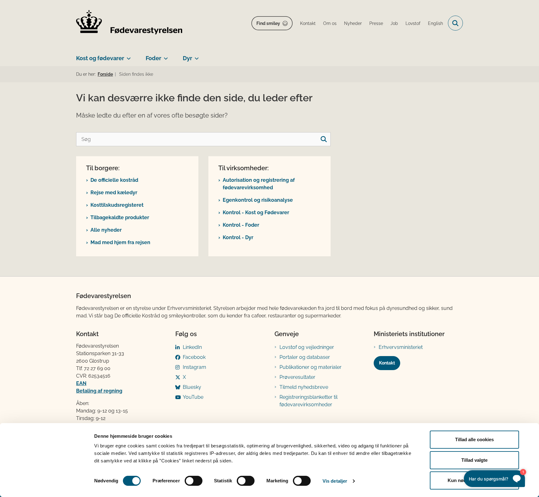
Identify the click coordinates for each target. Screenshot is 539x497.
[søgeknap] (324, 139)
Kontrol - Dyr (238, 237)
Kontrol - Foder (241, 225)
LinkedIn (192, 347)
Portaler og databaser (304, 357)
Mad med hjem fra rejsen (120, 242)
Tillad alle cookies (474, 439)
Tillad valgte (474, 460)
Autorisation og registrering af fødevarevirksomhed (259, 184)
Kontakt (387, 362)
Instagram (194, 367)
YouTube (193, 397)
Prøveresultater (297, 377)
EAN (81, 383)
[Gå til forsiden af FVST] (129, 23)
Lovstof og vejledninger (306, 347)
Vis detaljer (335, 481)
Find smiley (268, 23)
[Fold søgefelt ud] (455, 23)
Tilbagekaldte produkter (119, 217)
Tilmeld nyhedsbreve (303, 387)
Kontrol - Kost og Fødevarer (256, 212)
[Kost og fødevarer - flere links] (127, 55)
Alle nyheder (106, 230)
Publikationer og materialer (310, 367)
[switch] (193, 481)
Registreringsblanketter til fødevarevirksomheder (308, 401)
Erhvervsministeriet (401, 347)
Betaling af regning (99, 391)
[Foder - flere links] (164, 55)
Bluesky (192, 387)
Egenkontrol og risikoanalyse (258, 200)
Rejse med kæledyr (113, 192)
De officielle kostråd (114, 180)
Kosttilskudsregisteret (116, 205)
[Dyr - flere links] (195, 55)
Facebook (194, 357)
